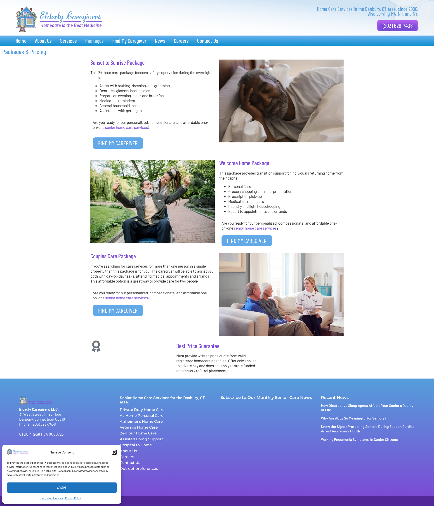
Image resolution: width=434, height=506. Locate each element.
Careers (181, 40)
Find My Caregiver (129, 40)
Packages (94, 40)
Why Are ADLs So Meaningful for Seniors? (353, 418)
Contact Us (207, 40)
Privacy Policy (73, 497)
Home (21, 40)
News (160, 40)
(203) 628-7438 (44, 424)
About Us (43, 40)
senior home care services (126, 127)
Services (68, 40)
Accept (61, 488)
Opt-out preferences (51, 497)
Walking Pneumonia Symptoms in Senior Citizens (359, 439)
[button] (114, 452)
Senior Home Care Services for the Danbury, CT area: (162, 399)
